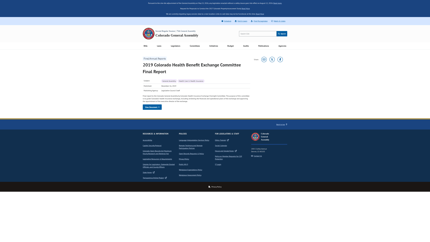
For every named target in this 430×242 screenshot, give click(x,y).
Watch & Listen (279, 21)
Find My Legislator (261, 21)
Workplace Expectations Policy (190, 170)
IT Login (218, 164)
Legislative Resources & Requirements (157, 159)
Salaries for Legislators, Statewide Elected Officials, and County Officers (159, 165)
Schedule (227, 21)
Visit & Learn (242, 21)
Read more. (277, 3)
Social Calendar (221, 145)
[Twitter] (272, 59)
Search (283, 34)
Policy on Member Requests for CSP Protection (228, 157)
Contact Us (258, 156)
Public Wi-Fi (183, 164)
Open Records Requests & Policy (191, 153)
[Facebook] (280, 59)
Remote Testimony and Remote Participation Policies (190, 146)
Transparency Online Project (153, 178)
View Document (151, 107)
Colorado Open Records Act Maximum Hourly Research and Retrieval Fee (157, 152)
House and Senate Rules (224, 151)
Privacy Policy (184, 159)
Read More (246, 8)
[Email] (264, 59)
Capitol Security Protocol (152, 145)
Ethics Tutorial (220, 140)
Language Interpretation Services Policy (194, 140)
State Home (147, 172)
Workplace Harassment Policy (190, 175)
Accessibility (147, 140)
